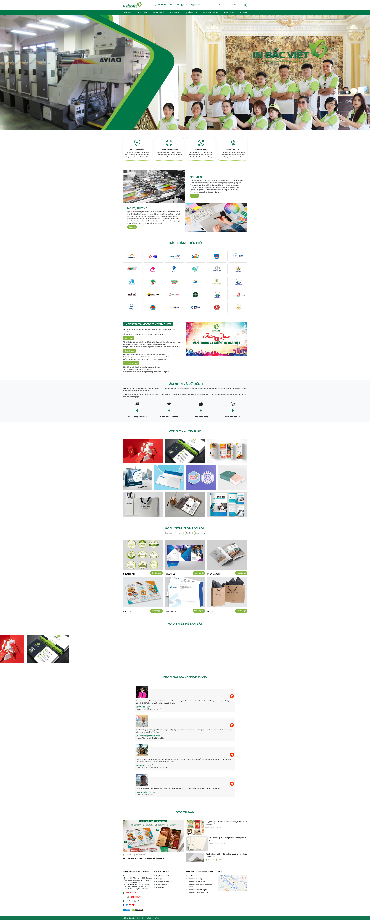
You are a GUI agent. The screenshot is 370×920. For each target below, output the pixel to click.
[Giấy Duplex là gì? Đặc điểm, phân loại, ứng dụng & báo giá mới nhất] (197, 860)
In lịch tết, (159, 876)
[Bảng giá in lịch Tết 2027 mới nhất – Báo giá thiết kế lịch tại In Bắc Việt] (197, 827)
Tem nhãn (178, 533)
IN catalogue (213, 574)
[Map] (232, 883)
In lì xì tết (166, 876)
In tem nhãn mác (161, 885)
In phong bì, (160, 882)
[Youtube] (130, 904)
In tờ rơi (166, 882)
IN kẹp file (170, 574)
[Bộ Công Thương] (126, 910)
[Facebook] (124, 904)
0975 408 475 (161, 5)
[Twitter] (127, 904)
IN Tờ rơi (127, 611)
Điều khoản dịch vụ (194, 876)
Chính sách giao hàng (195, 879)
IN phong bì (170, 611)
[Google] (133, 904)
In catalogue (160, 887)
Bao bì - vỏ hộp (200, 533)
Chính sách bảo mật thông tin (197, 890)
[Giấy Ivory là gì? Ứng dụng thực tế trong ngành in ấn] (197, 844)
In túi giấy (159, 879)
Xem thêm (194, 196)
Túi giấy (188, 533)
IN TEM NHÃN (129, 574)
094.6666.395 (174, 5)
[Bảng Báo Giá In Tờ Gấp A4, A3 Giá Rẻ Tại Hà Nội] (153, 836)
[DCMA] (137, 910)
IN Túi (210, 611)
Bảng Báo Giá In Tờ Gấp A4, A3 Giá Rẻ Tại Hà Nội (143, 858)
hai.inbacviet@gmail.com (191, 5)
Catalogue (168, 533)
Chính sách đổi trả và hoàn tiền (198, 893)
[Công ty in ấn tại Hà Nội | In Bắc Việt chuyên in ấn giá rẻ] (132, 5)
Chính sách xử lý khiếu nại (196, 882)
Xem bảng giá (156, 573)
